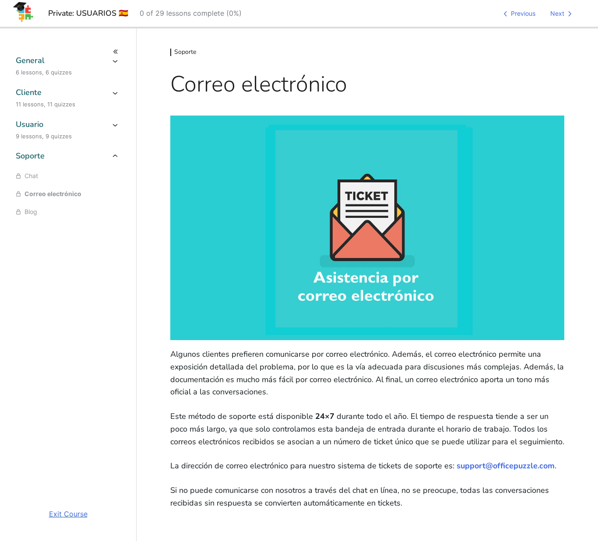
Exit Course (68, 513)
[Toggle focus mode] (68, 52)
